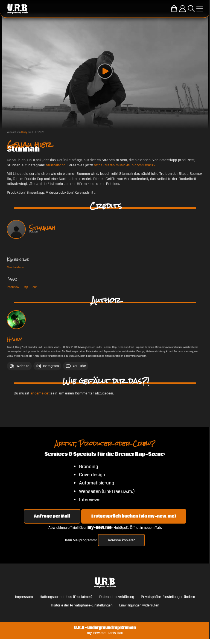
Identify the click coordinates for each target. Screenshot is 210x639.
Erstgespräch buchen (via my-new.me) (133, 516)
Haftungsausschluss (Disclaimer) (66, 596)
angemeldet (39, 393)
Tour (34, 287)
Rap (25, 287)
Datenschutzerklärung (116, 596)
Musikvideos (15, 267)
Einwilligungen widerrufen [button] (139, 605)
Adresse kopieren (121, 540)
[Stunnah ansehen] (16, 229)
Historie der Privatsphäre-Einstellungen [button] (81, 605)
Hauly (24, 132)
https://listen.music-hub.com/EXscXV (124, 165)
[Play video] (105, 71)
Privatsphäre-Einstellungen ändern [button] (168, 596)
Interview (13, 287)
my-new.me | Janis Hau (105, 633)
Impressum (24, 596)
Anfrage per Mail (52, 516)
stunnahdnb (56, 165)
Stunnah (42, 227)
